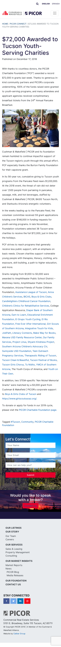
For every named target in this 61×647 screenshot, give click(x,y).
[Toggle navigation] (55, 13)
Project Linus (19, 341)
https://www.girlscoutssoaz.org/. (19, 398)
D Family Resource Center (28, 337)
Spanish (56, 4)
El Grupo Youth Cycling (27, 319)
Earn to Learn (19, 314)
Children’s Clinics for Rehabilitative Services (25, 305)
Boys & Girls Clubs (41, 296)
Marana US (8, 337)
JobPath (6, 332)
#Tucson (15, 421)
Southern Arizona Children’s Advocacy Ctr (24, 346)
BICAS (27, 296)
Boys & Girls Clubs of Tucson (20, 394)
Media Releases (15, 575)
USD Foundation (22, 351)
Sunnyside (8, 351)
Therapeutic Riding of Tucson (40, 355)
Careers (10, 539)
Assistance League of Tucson (31, 292)
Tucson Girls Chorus (13, 364)
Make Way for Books (44, 332)
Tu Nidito (30, 364)
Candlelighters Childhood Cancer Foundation (26, 301)
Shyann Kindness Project (41, 341)
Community (27, 421)
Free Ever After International (30, 323)
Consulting (11, 555)
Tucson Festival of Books (43, 360)
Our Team (11, 536)
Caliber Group (19, 634)
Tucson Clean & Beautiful (15, 360)
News (8, 568)
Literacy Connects (22, 332)
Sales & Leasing (14, 548)
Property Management (18, 552)
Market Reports (14, 565)
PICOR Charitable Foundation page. (38, 409)
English (46, 4)
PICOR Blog (13, 572)
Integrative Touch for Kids (39, 328)
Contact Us (30, 505)
